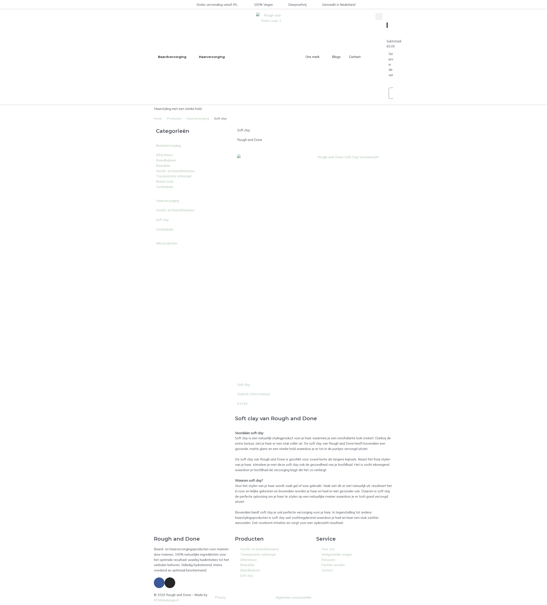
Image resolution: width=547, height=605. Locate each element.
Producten (174, 118)
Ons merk (312, 57)
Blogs (336, 57)
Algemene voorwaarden (294, 597)
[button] (378, 16)
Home (158, 118)
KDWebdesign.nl (166, 600)
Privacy (220, 597)
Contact (355, 57)
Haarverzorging (212, 57)
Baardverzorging (172, 57)
